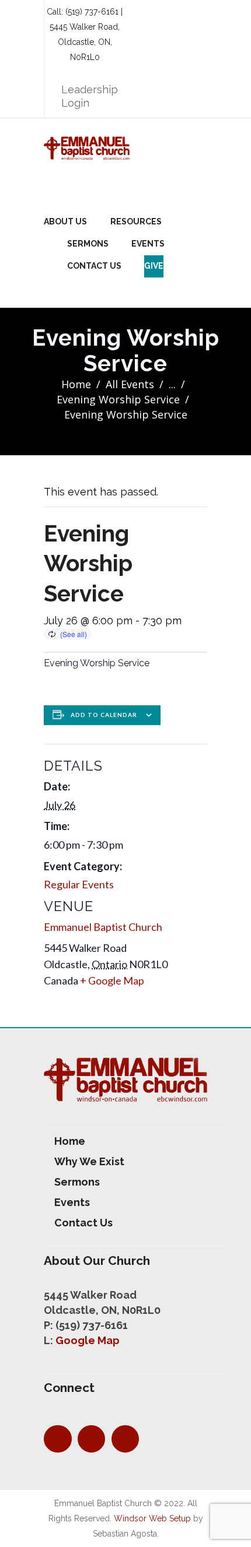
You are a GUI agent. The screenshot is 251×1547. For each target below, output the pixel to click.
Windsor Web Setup (152, 1518)
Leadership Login (89, 96)
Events (148, 243)
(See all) (73, 634)
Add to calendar (104, 714)
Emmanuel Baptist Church (103, 926)
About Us (65, 221)
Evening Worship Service (118, 399)
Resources (136, 221)
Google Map (87, 1340)
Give (153, 265)
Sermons (88, 243)
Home (76, 384)
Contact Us (94, 265)
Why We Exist (89, 1161)
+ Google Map (112, 980)
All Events (130, 384)
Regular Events (79, 884)
